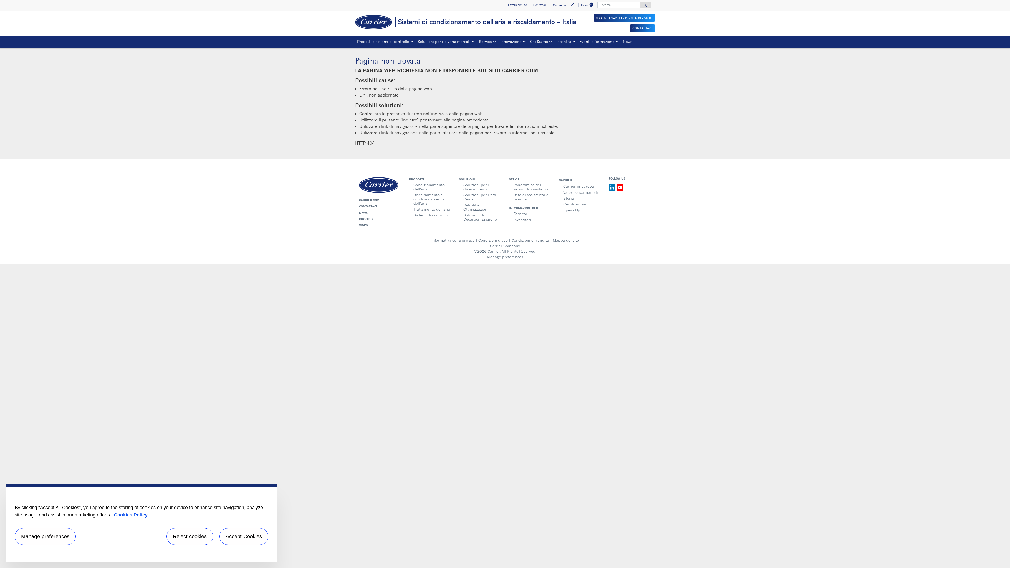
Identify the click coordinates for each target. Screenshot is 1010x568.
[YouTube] (620, 187)
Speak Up (571, 210)
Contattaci (368, 206)
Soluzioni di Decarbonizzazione (480, 217)
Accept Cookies (244, 536)
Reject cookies (190, 536)
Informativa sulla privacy (452, 240)
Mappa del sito (566, 240)
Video (363, 225)
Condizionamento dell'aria (429, 186)
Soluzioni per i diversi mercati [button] (444, 41)
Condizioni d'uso (493, 240)
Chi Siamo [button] (539, 41)
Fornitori (520, 213)
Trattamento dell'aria (431, 209)
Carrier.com (369, 200)
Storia (568, 198)
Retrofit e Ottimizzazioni (475, 207)
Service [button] (485, 41)
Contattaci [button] (540, 5)
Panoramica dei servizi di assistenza (531, 186)
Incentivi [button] (563, 41)
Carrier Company (505, 246)
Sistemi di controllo (430, 215)
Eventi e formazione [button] (597, 41)
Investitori (522, 219)
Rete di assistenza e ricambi (530, 196)
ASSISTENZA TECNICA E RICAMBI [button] (624, 17)
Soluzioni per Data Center (479, 196)
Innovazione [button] (511, 41)
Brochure (367, 219)
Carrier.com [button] (564, 5)
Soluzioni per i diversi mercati (476, 186)
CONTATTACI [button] (642, 28)
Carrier (565, 180)
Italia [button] (588, 6)
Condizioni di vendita (530, 240)
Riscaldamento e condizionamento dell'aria (428, 198)
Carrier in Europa (578, 186)
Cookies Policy (131, 515)
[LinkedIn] (613, 187)
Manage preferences (505, 257)
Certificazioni (574, 204)
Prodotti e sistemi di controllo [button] (383, 41)
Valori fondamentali (580, 192)
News (627, 41)
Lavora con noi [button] (518, 5)
